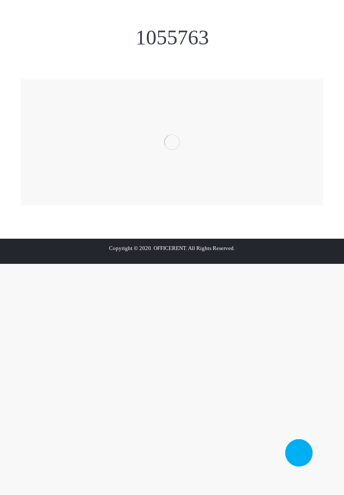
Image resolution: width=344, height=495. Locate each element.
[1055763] (172, 142)
